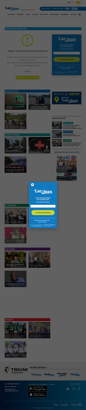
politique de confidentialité (50, 224)
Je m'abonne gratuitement (43, 212)
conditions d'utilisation (37, 225)
